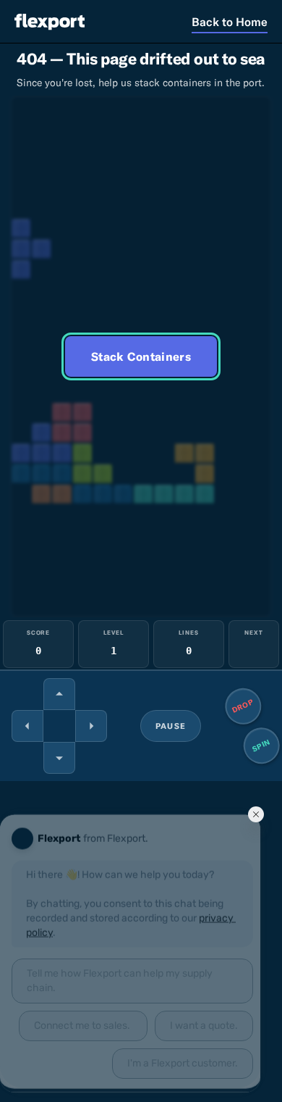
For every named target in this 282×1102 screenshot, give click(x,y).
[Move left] (27, 726)
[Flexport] (49, 21)
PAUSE (170, 726)
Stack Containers (141, 356)
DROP (243, 706)
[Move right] (91, 726)
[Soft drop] (59, 758)
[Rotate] (59, 694)
